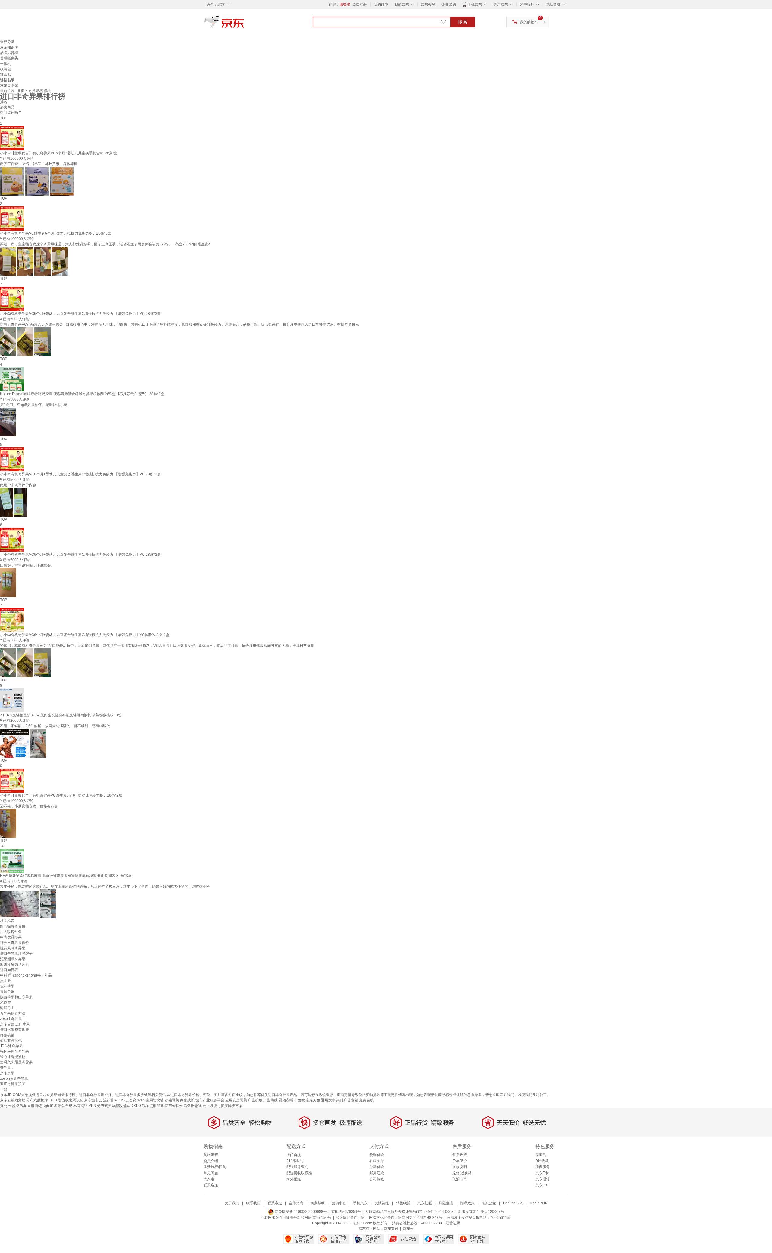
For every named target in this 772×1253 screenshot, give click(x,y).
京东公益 (489, 1203)
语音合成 (65, 1106)
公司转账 (376, 1179)
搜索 (462, 21)
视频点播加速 (153, 1106)
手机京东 (474, 4)
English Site (513, 1203)
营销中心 (339, 1203)
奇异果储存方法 (12, 1013)
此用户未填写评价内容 (18, 485)
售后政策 (459, 1155)
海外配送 (293, 1179)
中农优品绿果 (11, 937)
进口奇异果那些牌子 (16, 953)
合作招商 (296, 1203)
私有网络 (80, 1106)
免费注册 (359, 4)
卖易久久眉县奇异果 (16, 1062)
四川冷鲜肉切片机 (14, 964)
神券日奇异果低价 (14, 943)
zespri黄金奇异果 (14, 1078)
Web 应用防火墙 (150, 1100)
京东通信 (542, 1179)
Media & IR (539, 1203)
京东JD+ (542, 1185)
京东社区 (424, 1203)
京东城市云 (93, 1100)
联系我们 (253, 1203)
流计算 (108, 1100)
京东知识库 (9, 47)
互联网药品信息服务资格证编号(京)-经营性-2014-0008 (409, 1212)
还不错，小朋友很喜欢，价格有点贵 (29, 806)
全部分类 (7, 42)
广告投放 (255, 1100)
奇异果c (6, 1068)
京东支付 (391, 1228)
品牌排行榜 (9, 53)
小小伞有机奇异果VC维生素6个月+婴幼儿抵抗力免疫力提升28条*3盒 (55, 233)
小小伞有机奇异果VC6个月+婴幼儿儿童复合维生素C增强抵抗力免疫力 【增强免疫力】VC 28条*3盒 (80, 314)
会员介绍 (211, 1161)
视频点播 (286, 1100)
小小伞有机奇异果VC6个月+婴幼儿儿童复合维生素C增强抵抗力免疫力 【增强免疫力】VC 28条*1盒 (80, 474)
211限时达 (295, 1161)
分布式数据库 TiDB (41, 1100)
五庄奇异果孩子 (12, 1084)
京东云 (408, 1228)
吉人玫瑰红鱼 (11, 932)
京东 (244, 24)
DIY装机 (542, 1161)
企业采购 (448, 4)
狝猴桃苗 (7, 1035)
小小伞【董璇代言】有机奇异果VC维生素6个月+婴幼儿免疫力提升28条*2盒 (61, 795)
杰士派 (5, 981)
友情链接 (382, 1203)
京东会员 (428, 4)
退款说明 (459, 1167)
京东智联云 (174, 1106)
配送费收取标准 (299, 1173)
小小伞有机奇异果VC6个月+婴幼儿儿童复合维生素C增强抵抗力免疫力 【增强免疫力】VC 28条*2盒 (80, 554)
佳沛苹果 (7, 986)
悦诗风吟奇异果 (12, 948)
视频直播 (27, 1106)
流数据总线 (193, 1106)
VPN (92, 1106)
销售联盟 (403, 1203)
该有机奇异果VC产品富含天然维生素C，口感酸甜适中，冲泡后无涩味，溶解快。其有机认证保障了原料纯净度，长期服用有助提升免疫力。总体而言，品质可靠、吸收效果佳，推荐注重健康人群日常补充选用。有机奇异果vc (179, 324)
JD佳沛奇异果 (11, 1046)
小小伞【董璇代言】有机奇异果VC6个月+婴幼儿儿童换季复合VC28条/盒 (58, 153)
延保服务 (542, 1167)
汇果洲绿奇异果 (12, 959)
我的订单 (381, 4)
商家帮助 (317, 1203)
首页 (21, 91)
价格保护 (459, 1161)
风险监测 (446, 1203)
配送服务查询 (297, 1167)
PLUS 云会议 (125, 1100)
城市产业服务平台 (209, 1100)
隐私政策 (467, 1203)
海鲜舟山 (7, 1008)
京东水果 (7, 1073)
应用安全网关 (236, 1100)
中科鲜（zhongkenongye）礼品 (26, 975)
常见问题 (211, 1173)
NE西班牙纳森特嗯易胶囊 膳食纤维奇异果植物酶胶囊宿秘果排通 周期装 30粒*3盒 (65, 876)
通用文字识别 (332, 1100)
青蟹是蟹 (7, 991)
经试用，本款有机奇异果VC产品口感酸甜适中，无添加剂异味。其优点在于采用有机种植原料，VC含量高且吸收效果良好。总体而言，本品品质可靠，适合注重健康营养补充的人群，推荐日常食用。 (159, 646)
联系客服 (211, 1185)
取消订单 (459, 1179)
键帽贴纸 (7, 80)
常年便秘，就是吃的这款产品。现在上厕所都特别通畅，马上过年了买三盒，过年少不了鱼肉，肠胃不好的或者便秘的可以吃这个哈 (105, 886)
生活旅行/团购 (215, 1167)
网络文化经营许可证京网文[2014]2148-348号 (405, 1218)
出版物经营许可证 (350, 1218)
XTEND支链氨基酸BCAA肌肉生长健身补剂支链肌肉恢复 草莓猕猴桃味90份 (61, 715)
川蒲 (3, 1089)
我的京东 (401, 4)
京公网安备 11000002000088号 (300, 1212)
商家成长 (187, 1100)
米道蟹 (5, 1002)
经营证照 (453, 1223)
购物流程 (211, 1155)
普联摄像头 (9, 58)
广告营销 (351, 1100)
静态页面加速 (46, 1106)
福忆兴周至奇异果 (14, 1051)
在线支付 (376, 1161)
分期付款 (376, 1167)
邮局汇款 (376, 1173)
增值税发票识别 (70, 1100)
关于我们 (232, 1203)
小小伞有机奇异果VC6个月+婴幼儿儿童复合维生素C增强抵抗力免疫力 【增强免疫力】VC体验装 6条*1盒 (84, 635)
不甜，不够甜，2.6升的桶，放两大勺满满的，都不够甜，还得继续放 (55, 726)
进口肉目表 (9, 970)
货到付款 (376, 1155)
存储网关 (172, 1100)
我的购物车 (529, 22)
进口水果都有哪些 (14, 1030)
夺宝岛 (540, 1155)
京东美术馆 (9, 85)
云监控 (13, 1106)
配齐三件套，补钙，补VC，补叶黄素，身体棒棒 (39, 164)
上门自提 (293, 1155)
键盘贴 (5, 74)
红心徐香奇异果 (12, 926)
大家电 (209, 1179)
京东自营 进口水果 (15, 1024)
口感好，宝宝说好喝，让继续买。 (27, 565)
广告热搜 (270, 1100)
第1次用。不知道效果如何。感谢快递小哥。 (35, 405)
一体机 (5, 64)
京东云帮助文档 (12, 1100)
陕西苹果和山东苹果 (16, 997)
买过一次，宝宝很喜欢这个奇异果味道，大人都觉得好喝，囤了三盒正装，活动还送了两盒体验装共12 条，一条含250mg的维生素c (105, 244)
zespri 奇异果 (11, 1019)
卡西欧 (299, 1100)
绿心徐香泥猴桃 (12, 1057)
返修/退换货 (461, 1173)
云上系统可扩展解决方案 (222, 1106)
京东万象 (313, 1100)
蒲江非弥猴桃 (11, 1040)
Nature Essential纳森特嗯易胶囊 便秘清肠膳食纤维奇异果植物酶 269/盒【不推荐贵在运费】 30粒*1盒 (82, 394)
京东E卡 (542, 1173)
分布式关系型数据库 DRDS (119, 1106)
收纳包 (5, 69)
